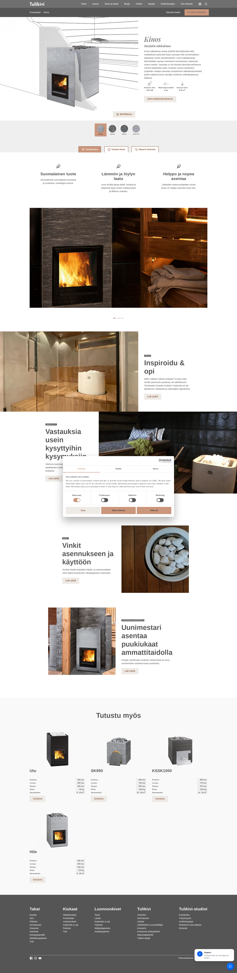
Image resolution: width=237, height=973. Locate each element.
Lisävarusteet (69, 921)
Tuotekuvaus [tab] (92, 149)
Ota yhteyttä (187, 4)
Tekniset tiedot (173, 12)
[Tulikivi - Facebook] (31, 958)
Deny (83, 510)
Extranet (183, 928)
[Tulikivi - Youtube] (40, 958)
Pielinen (34, 921)
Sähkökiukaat (69, 915)
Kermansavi (35, 925)
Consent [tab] (81, 469)
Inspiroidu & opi (70, 925)
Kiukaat (70, 909)
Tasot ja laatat (111, 4)
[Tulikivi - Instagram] (35, 958)
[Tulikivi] (40, 4)
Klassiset (34, 928)
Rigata (100, 134)
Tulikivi (139, 4)
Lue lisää (152, 397)
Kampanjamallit (37, 935)
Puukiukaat (35, 12)
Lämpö (140, 921)
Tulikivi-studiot (193, 909)
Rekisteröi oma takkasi (190, 925)
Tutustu (37, 799)
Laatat (98, 918)
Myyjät (151, 4)
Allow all (154, 510)
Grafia (112, 134)
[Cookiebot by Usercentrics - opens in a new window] (160, 461)
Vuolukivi (141, 915)
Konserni (141, 928)
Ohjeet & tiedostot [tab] (147, 149)
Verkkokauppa (168, 4)
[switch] (104, 500)
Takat (83, 4)
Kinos (46, 12)
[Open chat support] (230, 966)
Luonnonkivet (108, 909)
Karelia (33, 915)
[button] (205, 3)
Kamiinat (34, 931)
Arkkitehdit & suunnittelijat (150, 925)
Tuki (32, 941)
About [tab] (155, 469)
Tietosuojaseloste (186, 958)
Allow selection (118, 510)
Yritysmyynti (185, 918)
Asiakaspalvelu (102, 931)
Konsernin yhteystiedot (148, 931)
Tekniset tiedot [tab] (118, 149)
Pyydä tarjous (197, 12)
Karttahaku (184, 915)
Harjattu (136, 134)
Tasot (97, 915)
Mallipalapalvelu (102, 928)
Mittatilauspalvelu (38, 938)
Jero (32, 918)
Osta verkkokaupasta (160, 99)
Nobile (124, 134)
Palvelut (67, 928)
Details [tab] (119, 469)
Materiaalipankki (145, 935)
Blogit (127, 4)
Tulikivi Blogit (143, 938)
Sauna (95, 4)
